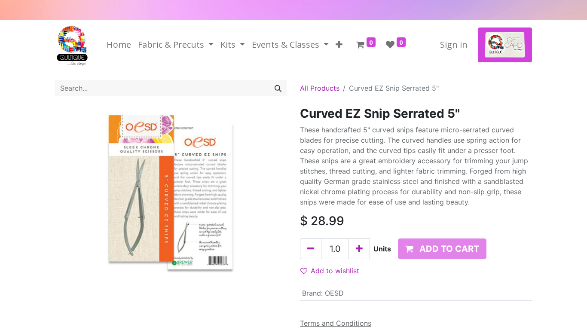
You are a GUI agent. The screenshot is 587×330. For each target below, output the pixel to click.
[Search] (278, 88)
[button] (339, 45)
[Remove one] (310, 248)
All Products (319, 88)
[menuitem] (119, 45)
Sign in (454, 44)
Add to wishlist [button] (335, 270)
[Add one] (359, 248)
